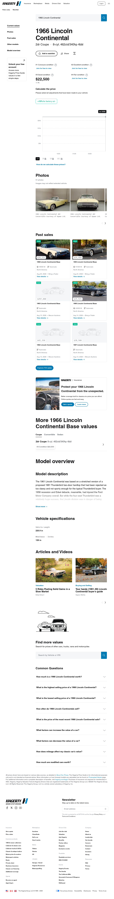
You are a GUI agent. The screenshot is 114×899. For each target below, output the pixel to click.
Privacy (87, 866)
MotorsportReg (37, 868)
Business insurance (12, 866)
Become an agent (11, 880)
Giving (87, 854)
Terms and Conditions (68, 816)
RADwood (62, 883)
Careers (88, 843)
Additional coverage (12, 871)
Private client (10, 863)
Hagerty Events (64, 868)
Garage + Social (37, 862)
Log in (101, 3)
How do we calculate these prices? (50, 164)
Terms (87, 868)
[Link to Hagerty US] (7, 891)
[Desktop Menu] (108, 3)
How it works (36, 840)
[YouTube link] (20, 807)
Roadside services (65, 857)
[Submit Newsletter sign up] (105, 809)
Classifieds (35, 834)
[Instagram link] (16, 807)
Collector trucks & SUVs (13, 848)
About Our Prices (62, 775)
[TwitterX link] (11, 807)
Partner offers (63, 843)
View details (41, 276)
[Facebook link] (7, 807)
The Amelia (62, 871)
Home (87, 831)
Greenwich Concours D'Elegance (69, 877)
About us (88, 834)
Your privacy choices (66, 891)
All (33, 854)
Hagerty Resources (38, 865)
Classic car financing (12, 868)
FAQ (86, 863)
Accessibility (78, 891)
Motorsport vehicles (12, 857)
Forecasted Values (95, 777)
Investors (88, 851)
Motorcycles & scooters (13, 854)
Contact (87, 848)
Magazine (62, 846)
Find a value (6, 9)
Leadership (88, 837)
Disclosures (87, 891)
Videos (34, 848)
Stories (34, 851)
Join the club (63, 831)
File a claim (9, 834)
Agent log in (9, 883)
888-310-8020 (63, 860)
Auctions (35, 831)
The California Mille (65, 874)
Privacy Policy (98, 814)
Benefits (61, 840)
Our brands (88, 840)
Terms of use (102, 891)
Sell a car (35, 837)
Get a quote (67, 404)
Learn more (81, 404)
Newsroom (88, 846)
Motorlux (61, 880)
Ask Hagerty (63, 837)
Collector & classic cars (13, 845)
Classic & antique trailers (14, 851)
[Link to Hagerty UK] (15, 891)
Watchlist (16, 9)
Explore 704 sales (44, 368)
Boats (8, 860)
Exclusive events (64, 848)
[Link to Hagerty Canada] (11, 891)
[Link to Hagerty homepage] (17, 801)
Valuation (62, 834)
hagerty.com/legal (61, 779)
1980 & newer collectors (13, 842)
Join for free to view (43, 68)
